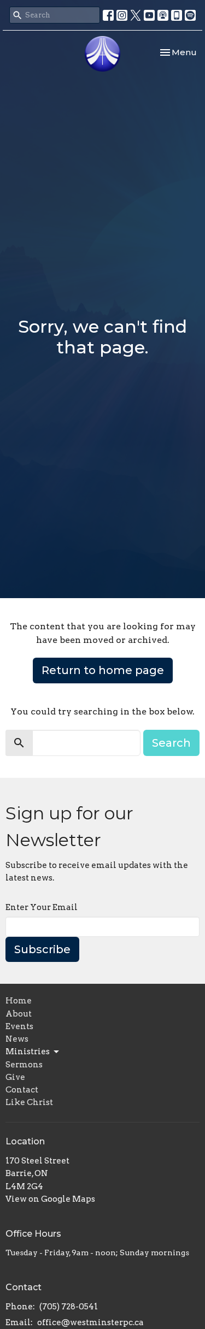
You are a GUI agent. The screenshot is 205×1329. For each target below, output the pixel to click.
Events (19, 1026)
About (18, 1014)
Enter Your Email (41, 907)
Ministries (27, 1051)
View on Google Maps (50, 1199)
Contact (21, 1090)
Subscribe (42, 949)
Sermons (24, 1065)
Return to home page (103, 670)
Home (18, 1001)
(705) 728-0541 (68, 1307)
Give (15, 1077)
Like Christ (29, 1102)
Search (171, 742)
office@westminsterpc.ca (90, 1322)
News (16, 1039)
